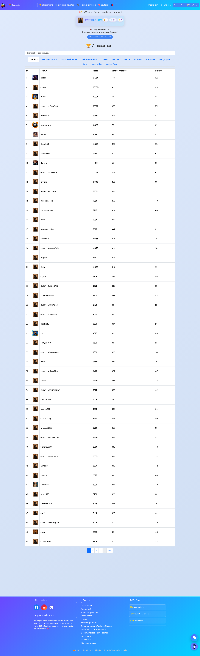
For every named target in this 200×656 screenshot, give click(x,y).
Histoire (115, 59)
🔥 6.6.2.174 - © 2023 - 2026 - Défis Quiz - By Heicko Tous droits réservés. (100, 650)
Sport (85, 64)
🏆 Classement (46, 5)
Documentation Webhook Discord (96, 626)
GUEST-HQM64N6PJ (93, 20)
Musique (138, 59)
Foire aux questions (89, 612)
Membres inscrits (49, 59)
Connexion (166, 5)
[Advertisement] (100, 574)
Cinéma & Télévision (90, 59)
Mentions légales (88, 643)
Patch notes (86, 616)
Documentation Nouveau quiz (94, 633)
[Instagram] (44, 607)
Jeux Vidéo (97, 64)
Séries (105, 59)
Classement (86, 605)
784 (110, 550)
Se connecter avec (180, 5)
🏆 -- (105, 20)
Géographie (164, 59)
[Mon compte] (80, 20)
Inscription (153, 5)
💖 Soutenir (103, 5)
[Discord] (51, 607)
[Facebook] (37, 607)
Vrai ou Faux (111, 64)
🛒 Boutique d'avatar (64, 5)
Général (34, 59)
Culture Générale (69, 59)
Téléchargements (89, 622)
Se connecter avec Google (100, 37)
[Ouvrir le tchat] (194, 637)
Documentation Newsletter (93, 629)
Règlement (86, 609)
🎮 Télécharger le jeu (86, 5)
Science (126, 59)
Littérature (150, 59)
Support (84, 619)
